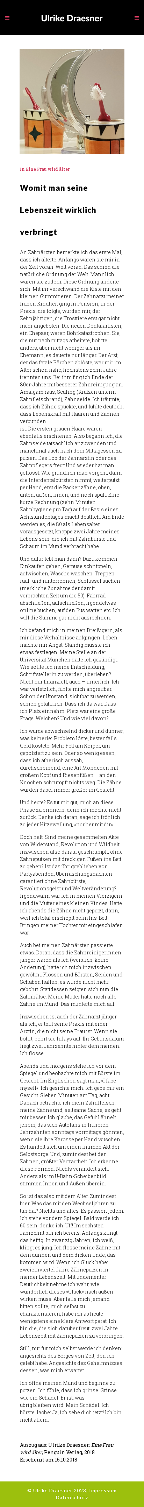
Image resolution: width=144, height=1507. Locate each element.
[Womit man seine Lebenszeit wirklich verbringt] (72, 101)
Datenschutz (72, 1497)
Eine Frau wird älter (48, 169)
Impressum (103, 1490)
